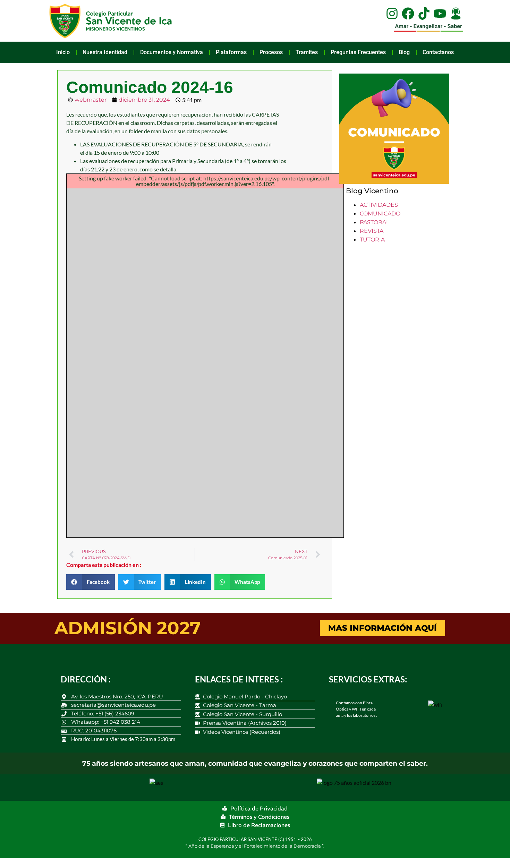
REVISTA (371, 231)
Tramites (307, 52)
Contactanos (438, 52)
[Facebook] (408, 13)
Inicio (63, 52)
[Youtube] (440, 13)
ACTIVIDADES (379, 205)
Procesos (271, 52)
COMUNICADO (380, 213)
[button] (90, 582)
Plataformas (231, 52)
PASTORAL (374, 222)
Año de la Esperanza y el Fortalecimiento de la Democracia (255, 846)
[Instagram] (392, 13)
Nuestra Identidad (105, 52)
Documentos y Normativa (171, 52)
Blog (404, 52)
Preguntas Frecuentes (358, 52)
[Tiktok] (424, 13)
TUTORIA (372, 239)
